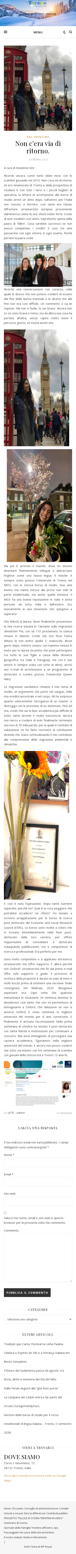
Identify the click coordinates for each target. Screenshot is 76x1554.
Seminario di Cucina (15, 1523)
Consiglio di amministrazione (41, 1508)
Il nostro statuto (13, 1537)
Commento (11, 1230)
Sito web (10, 1193)
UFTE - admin (16, 1113)
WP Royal (46, 1546)
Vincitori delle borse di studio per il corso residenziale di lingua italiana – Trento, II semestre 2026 (38, 1423)
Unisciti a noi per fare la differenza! (24, 1513)
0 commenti (64, 1113)
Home (7, 1508)
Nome (9, 1155)
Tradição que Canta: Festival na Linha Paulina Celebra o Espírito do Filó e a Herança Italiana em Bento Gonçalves (37, 1352)
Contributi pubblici (57, 1513)
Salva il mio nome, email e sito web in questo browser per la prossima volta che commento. (35, 1220)
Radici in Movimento (35, 1537)
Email (8, 1174)
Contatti (63, 1508)
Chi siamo (17, 1508)
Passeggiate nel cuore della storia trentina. (29, 1532)
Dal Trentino (38, 137)
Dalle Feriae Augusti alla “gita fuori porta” (31, 1388)
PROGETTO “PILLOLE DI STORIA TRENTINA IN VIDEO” (33, 1518)
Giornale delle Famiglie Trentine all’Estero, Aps (31, 1527)
